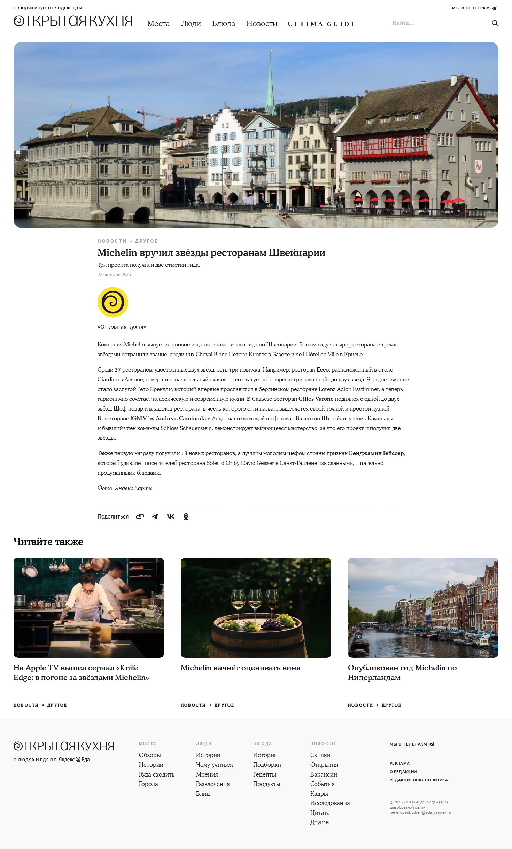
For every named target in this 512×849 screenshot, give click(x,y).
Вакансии (323, 775)
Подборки (267, 765)
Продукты (266, 784)
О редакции (403, 772)
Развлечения (213, 784)
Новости (262, 24)
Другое (146, 241)
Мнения (207, 775)
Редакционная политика (419, 780)
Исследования (330, 804)
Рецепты (264, 775)
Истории (151, 765)
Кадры (319, 794)
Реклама (400, 763)
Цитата (320, 813)
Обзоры (150, 756)
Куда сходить (156, 775)
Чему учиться (214, 765)
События (322, 784)
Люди (191, 24)
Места (158, 24)
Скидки (320, 756)
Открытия (324, 765)
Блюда (223, 24)
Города (148, 784)
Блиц (203, 794)
